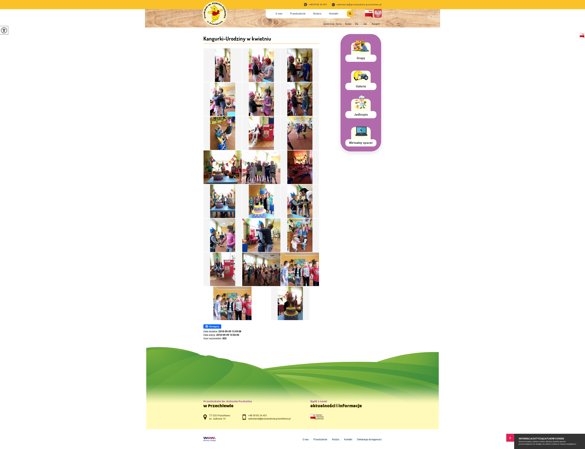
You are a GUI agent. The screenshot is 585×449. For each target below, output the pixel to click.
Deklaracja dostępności (369, 439)
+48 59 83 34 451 (318, 4)
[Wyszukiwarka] (346, 13)
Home (339, 24)
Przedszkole (298, 13)
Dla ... (356, 24)
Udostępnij (214, 326)
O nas (279, 13)
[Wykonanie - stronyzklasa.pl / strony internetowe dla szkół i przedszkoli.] (209, 439)
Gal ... (364, 24)
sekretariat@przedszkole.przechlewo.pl (359, 4)
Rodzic (317, 13)
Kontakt (333, 13)
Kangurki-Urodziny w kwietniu (237, 38)
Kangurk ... (376, 24)
